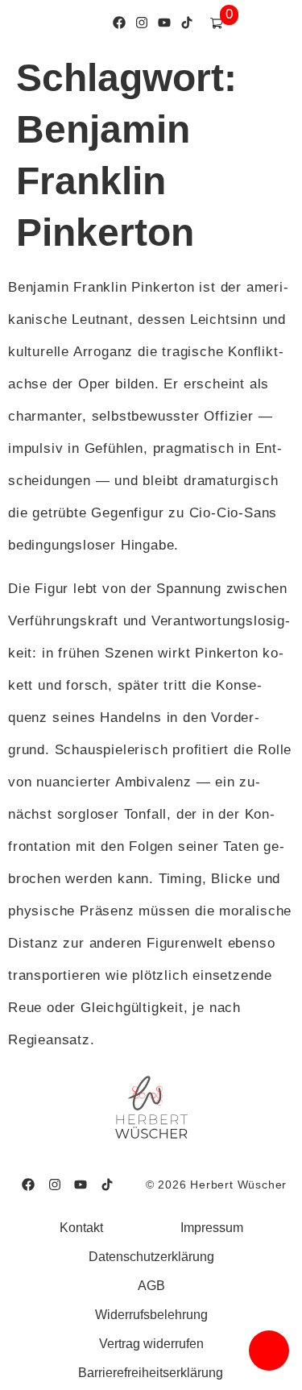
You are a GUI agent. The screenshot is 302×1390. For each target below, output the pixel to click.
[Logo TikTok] (186, 23)
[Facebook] (118, 23)
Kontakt (81, 1227)
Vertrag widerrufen (151, 1344)
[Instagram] (141, 23)
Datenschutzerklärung (151, 1256)
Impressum (211, 1227)
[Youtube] (164, 23)
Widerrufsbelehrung (151, 1315)
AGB (151, 1285)
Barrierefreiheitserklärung (150, 1373)
